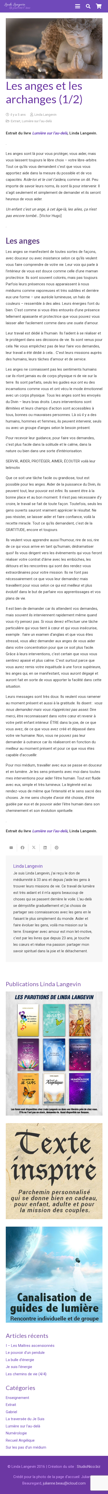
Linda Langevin (45, 114)
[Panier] (98, 6)
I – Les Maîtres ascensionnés (30, 1345)
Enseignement (17, 1397)
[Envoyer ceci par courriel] (11, 848)
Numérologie (16, 1433)
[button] (77, 6)
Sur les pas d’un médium (26, 1447)
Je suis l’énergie (19, 1367)
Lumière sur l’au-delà (49, 133)
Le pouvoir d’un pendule (25, 1352)
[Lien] (17, 6)
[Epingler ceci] (56, 848)
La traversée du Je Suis (25, 1419)
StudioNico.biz (88, 1466)
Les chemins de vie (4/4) (26, 1374)
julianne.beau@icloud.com (64, 1483)
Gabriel (11, 1412)
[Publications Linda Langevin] (54, 1053)
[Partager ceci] (22, 848)
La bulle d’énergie (20, 1360)
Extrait (15, 121)
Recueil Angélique (20, 1440)
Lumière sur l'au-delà (37, 121)
